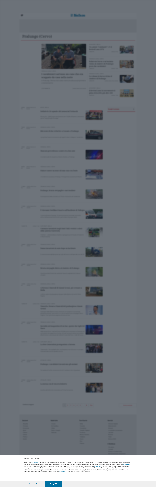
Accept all (53, 484)
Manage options (34, 484)
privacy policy (63, 471)
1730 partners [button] (35, 463)
